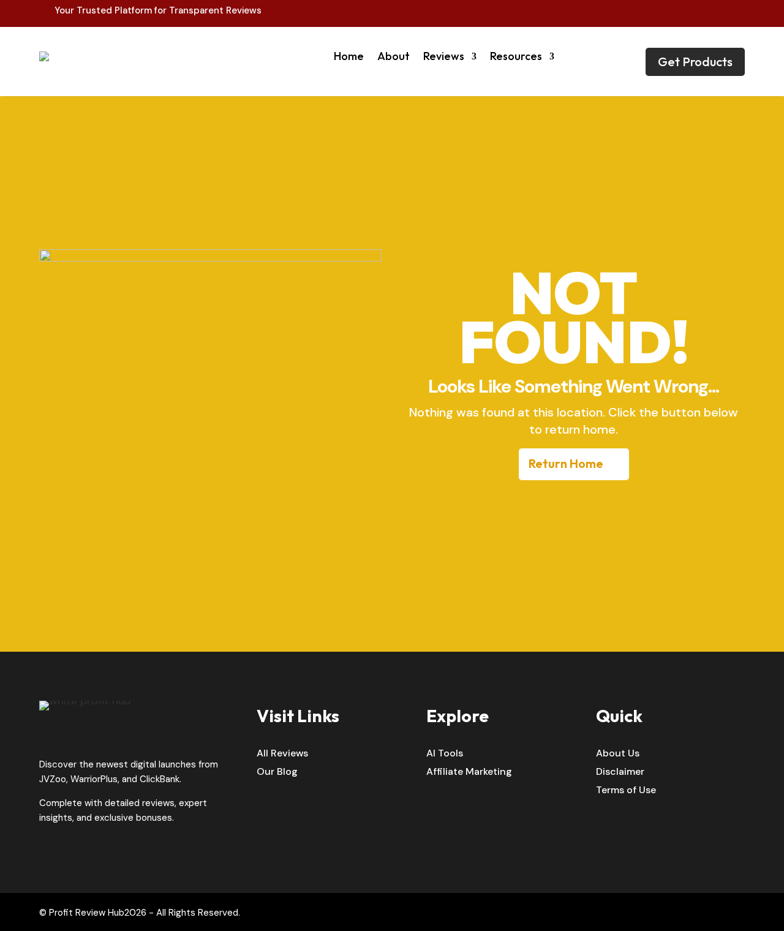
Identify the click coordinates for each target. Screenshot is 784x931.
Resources (516, 56)
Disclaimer (620, 772)
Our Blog (277, 772)
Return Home (566, 463)
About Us (617, 754)
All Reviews (282, 754)
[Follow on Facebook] (709, 11)
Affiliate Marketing (469, 772)
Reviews (443, 56)
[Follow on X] (735, 11)
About (393, 56)
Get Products (695, 61)
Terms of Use (626, 791)
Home (349, 56)
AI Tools (444, 754)
